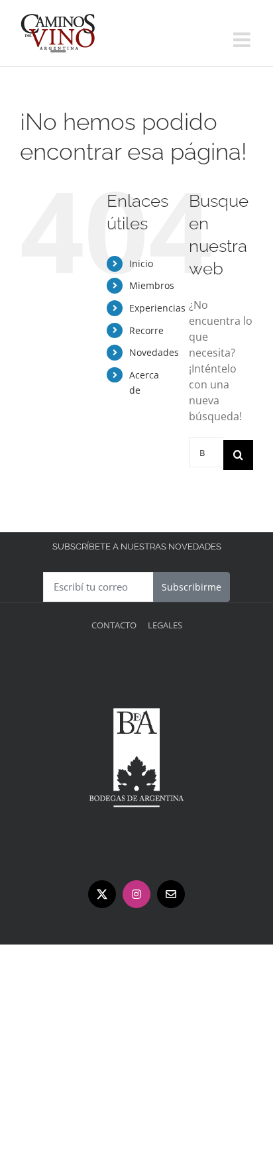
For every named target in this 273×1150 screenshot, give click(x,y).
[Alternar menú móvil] (243, 40)
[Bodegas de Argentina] (136, 663)
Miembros (151, 285)
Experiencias (157, 308)
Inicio (141, 263)
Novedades (154, 352)
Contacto (113, 625)
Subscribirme (191, 587)
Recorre (146, 330)
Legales (165, 625)
